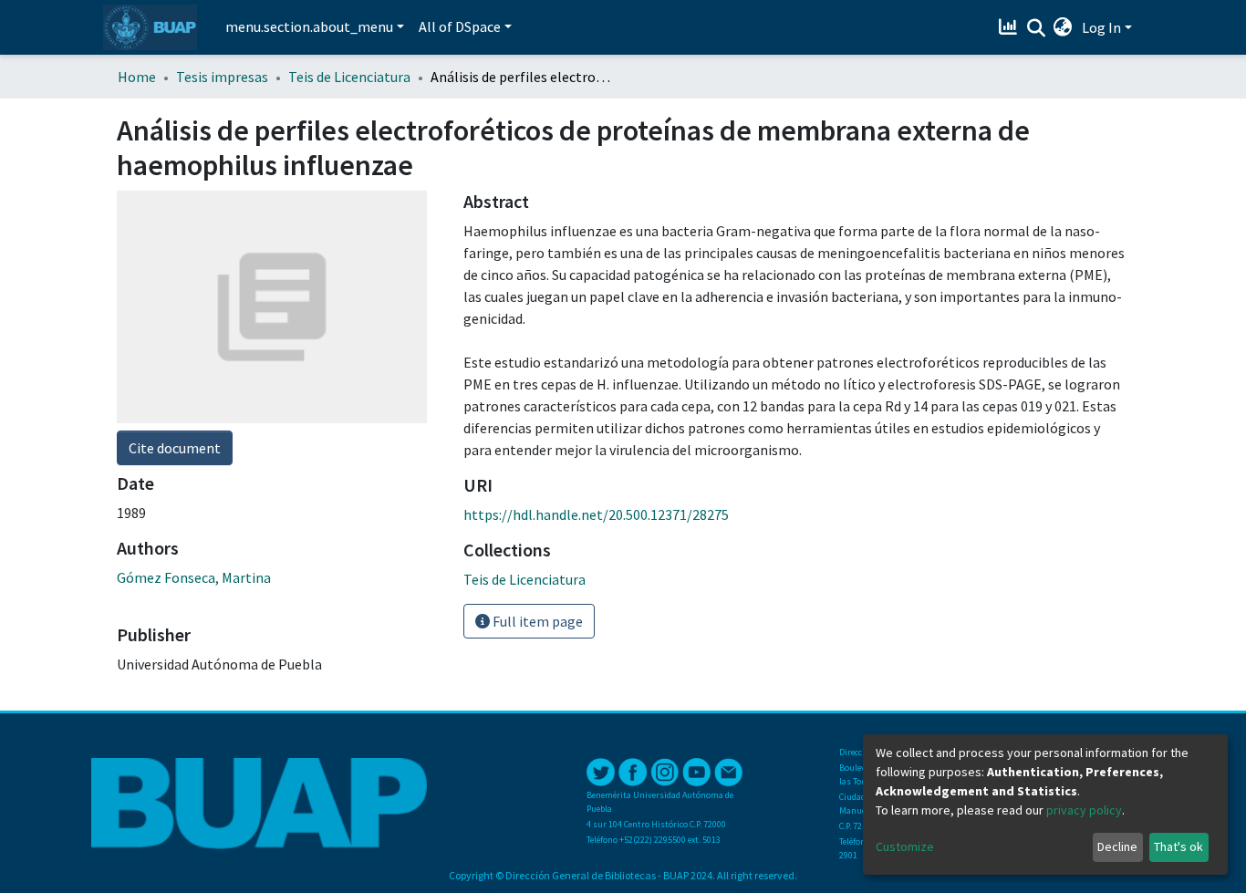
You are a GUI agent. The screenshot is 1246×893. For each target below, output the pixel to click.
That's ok (1178, 846)
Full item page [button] (536, 621)
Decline (1117, 846)
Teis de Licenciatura (349, 76)
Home (137, 76)
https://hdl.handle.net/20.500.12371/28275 (596, 514)
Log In (1101, 27)
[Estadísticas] (1010, 27)
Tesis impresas (222, 76)
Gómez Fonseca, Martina (194, 577)
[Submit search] (1035, 28)
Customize (905, 846)
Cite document (175, 448)
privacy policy (1084, 810)
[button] (1063, 27)
